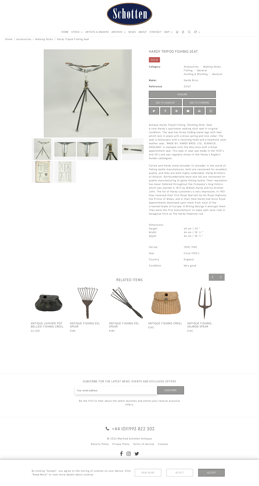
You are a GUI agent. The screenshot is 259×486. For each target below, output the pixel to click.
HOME (65, 32)
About (142, 32)
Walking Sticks (44, 39)
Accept (211, 472)
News (132, 32)
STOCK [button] (76, 32)
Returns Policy (100, 444)
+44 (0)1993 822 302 (133, 428)
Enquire (182, 94)
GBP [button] (167, 32)
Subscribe (170, 390)
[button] (183, 32)
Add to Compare (199, 102)
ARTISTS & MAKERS (97, 32)
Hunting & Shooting (196, 74)
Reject (179, 472)
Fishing (188, 70)
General (202, 70)
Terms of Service (143, 444)
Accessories (23, 39)
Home (9, 39)
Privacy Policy (121, 444)
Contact (156, 32)
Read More (148, 472)
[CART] (177, 32)
